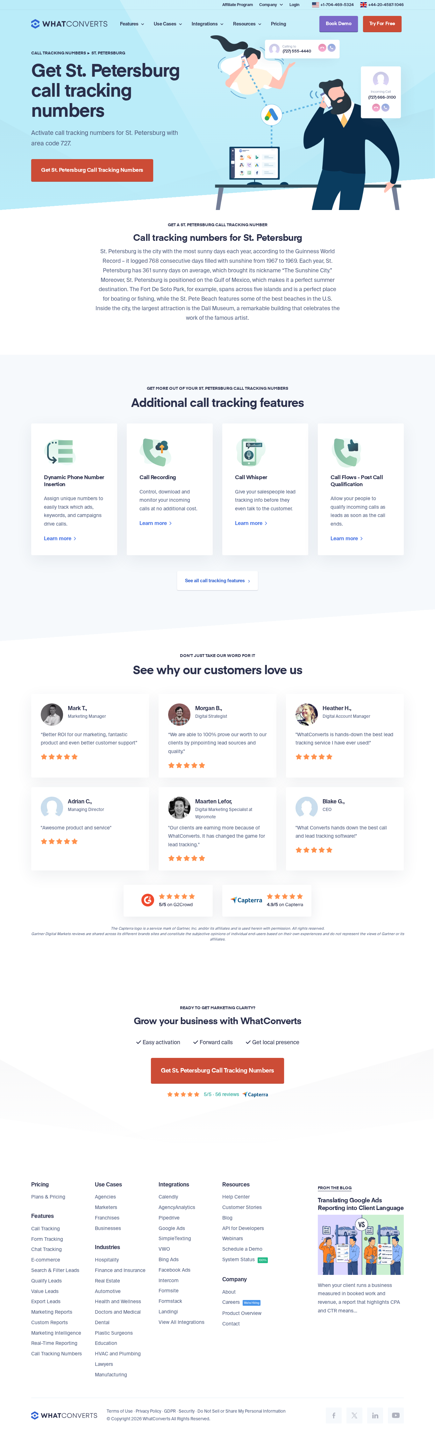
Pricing (278, 24)
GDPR (170, 1411)
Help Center (236, 1197)
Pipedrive (169, 1218)
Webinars (232, 1238)
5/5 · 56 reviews (221, 1094)
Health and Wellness (118, 1301)
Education (106, 1343)
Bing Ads (169, 1259)
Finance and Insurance (120, 1270)
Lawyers (104, 1364)
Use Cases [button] (165, 24)
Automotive (108, 1291)
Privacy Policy (148, 1411)
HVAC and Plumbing (118, 1354)
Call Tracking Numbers (56, 1354)
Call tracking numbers (58, 53)
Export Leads (46, 1301)
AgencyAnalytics (177, 1207)
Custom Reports (49, 1322)
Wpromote (205, 817)
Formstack (170, 1301)
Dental (102, 1322)
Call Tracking (45, 1229)
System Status (244, 1259)
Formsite (169, 1291)
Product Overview (241, 1313)
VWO (164, 1249)
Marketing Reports (51, 1312)
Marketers (106, 1207)
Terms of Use (120, 1411)
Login (294, 4)
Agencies (105, 1197)
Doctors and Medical (118, 1312)
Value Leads (45, 1291)
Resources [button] (245, 24)
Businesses (108, 1228)
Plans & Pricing (48, 1197)
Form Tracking (47, 1239)
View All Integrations (181, 1322)
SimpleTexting (175, 1238)
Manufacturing (111, 1375)
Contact (231, 1324)
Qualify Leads (46, 1281)
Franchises (107, 1218)
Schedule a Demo (242, 1249)
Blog (227, 1218)
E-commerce (45, 1260)
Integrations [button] (205, 24)
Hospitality (107, 1260)
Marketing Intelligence (56, 1333)
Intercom (169, 1280)
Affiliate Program (237, 4)
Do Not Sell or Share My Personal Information (241, 1411)
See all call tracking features (215, 581)
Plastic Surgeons (114, 1333)
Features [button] (129, 24)
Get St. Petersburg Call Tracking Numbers (92, 170)
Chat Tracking (46, 1249)
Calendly (168, 1197)
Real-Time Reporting (54, 1343)
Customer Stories (242, 1207)
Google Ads (172, 1228)
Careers (240, 1302)
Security (187, 1411)
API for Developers (243, 1228)
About (229, 1292)
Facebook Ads (174, 1270)
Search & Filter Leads (55, 1270)
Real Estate (107, 1281)
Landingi (168, 1312)
